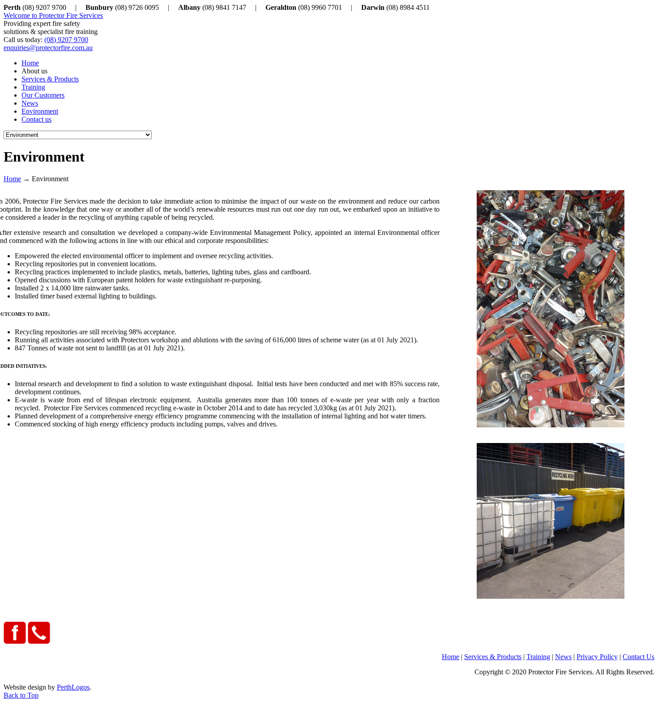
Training (538, 656)
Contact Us (638, 656)
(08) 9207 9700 (66, 39)
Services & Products (492, 656)
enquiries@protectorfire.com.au (48, 47)
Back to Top (21, 695)
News (563, 656)
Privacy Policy (597, 656)
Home (12, 179)
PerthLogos (73, 687)
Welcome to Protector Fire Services (53, 15)
